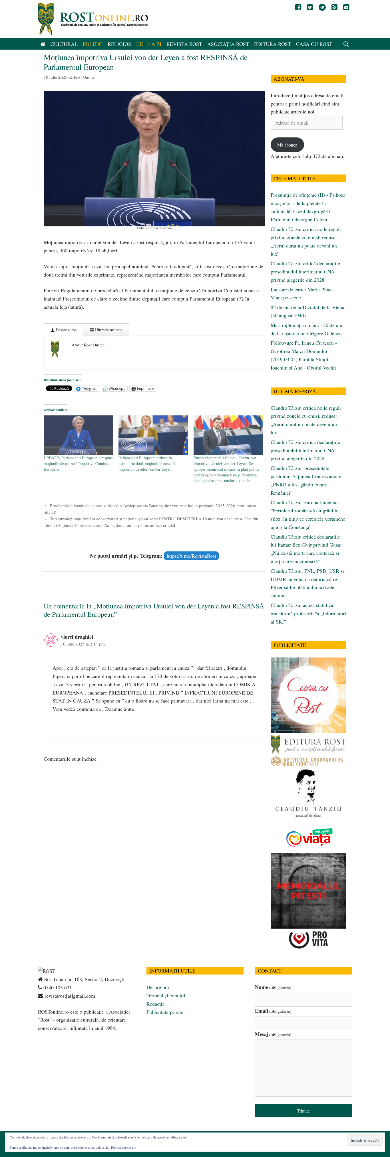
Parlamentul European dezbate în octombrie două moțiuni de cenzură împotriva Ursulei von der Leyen (147, 463)
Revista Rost (184, 43)
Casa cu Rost (314, 43)
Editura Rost (272, 43)
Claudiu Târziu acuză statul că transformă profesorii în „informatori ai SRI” (308, 613)
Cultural (64, 43)
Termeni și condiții (165, 995)
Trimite (303, 1111)
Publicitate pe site (164, 1011)
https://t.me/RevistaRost (191, 555)
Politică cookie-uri (123, 1147)
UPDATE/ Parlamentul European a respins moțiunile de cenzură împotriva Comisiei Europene (78, 463)
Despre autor (65, 329)
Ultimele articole (108, 329)
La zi (154, 43)
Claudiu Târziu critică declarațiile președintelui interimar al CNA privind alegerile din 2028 (305, 271)
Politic (92, 43)
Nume (273, 987)
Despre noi (157, 987)
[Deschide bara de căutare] (346, 44)
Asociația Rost (228, 43)
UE (139, 43)
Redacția (155, 1003)
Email (273, 1010)
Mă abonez (287, 145)
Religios (119, 43)
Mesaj (273, 1034)
